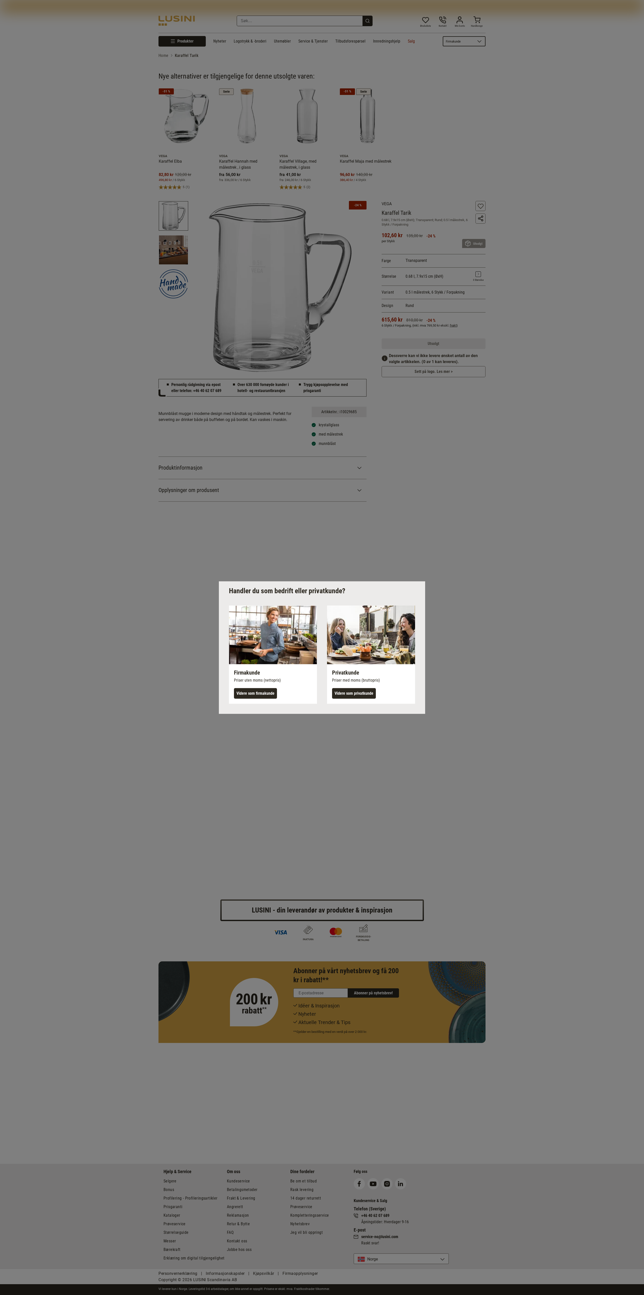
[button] (273, 654)
